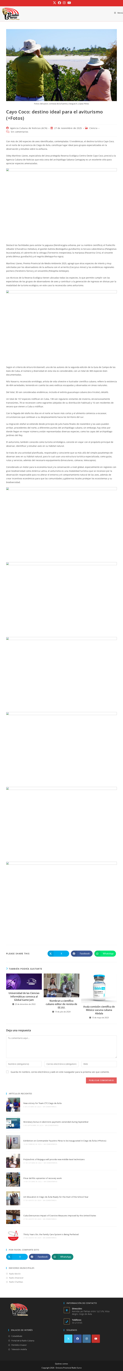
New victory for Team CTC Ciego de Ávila (42, 1103)
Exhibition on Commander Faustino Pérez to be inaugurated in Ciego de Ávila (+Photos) (64, 1140)
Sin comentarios (19, 131)
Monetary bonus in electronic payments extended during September (55, 1122)
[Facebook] (77, 1339)
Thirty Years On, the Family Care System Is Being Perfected (51, 1234)
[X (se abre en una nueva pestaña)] (54, 2)
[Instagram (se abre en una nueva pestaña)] (64, 2)
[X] (68, 1339)
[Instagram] (86, 1339)
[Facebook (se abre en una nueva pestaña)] (59, 2)
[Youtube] (96, 1339)
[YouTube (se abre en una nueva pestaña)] (68, 2)
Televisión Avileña (19, 1349)
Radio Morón (15, 1273)
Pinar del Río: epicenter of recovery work (42, 1178)
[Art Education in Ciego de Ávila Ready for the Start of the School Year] (13, 1198)
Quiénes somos (61, 1363)
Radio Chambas (16, 1281)
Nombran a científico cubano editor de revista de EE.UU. (61, 1004)
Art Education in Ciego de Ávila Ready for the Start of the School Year (55, 1197)
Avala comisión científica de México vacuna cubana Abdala (99, 1010)
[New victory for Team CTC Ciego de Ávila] (13, 1105)
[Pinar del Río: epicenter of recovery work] (13, 1179)
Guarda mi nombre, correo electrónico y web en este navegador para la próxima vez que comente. (60, 1072)
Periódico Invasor (19, 1345)
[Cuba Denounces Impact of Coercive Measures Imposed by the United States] (13, 1217)
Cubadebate (16, 1336)
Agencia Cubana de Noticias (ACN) (28, 128)
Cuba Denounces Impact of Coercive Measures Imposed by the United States (59, 1215)
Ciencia (93, 128)
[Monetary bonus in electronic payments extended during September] (13, 1123)
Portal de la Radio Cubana (22, 1340)
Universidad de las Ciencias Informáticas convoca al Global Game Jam (24, 996)
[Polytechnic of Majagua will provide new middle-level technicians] (13, 1161)
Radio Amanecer (16, 1277)
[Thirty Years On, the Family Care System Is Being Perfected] (13, 1236)
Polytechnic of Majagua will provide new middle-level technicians (54, 1159)
